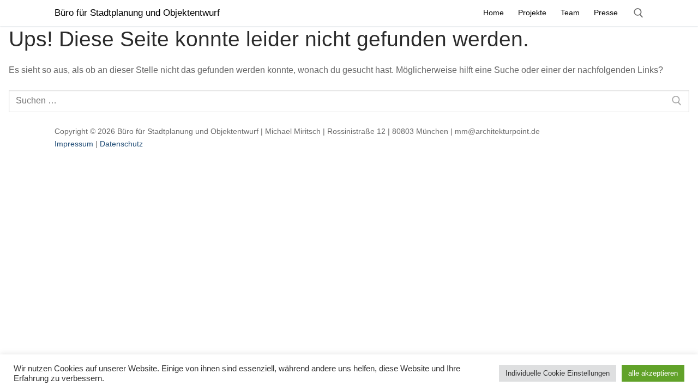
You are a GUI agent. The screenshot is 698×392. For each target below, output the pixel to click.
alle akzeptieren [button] (653, 373)
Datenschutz (121, 143)
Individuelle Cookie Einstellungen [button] (558, 373)
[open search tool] (638, 13)
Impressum (74, 143)
